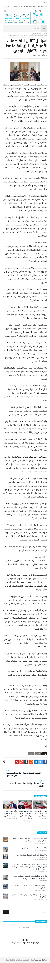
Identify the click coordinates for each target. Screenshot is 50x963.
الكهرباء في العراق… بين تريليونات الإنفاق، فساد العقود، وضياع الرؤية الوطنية (29, 886)
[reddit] (31, 762)
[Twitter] (40, 11)
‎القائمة (36, 28)
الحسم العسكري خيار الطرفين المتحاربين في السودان (23, 773)
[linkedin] (36, 762)
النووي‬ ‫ (31, 753)
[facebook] (45, 762)
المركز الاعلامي (37, 33)
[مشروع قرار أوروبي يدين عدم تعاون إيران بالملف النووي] (40, 804)
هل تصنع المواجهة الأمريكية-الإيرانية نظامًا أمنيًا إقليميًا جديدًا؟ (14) (29, 896)
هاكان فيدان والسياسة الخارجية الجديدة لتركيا (27, 783)
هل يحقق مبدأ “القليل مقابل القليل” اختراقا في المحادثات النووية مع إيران (25, 814)
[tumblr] (26, 762)
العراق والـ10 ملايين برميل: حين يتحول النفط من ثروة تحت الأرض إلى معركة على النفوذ (30, 839)
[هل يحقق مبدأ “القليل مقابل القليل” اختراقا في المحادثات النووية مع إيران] (25, 804)
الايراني (38, 753)
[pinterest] (17, 762)
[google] (21, 762)
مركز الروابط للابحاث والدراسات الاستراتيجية (25, 943)
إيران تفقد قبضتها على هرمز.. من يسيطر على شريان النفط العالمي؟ (25, 6)
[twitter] (40, 762)
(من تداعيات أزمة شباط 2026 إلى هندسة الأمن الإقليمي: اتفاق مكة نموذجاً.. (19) (32, 856)
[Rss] (35, 11)
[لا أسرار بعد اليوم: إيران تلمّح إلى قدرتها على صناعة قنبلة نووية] (10, 804)
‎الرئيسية (45, 33)
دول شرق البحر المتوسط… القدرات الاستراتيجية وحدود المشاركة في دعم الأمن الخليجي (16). (30, 877)
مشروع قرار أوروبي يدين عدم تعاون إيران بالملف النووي (40, 813)
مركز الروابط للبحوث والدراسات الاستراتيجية (20, 960)
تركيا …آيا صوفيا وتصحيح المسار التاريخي (34, 848)
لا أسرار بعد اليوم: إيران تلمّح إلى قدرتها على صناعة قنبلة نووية (10, 813)
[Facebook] (45, 11)
